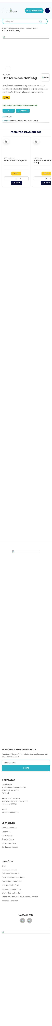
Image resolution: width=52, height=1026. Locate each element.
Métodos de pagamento (11, 889)
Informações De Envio (10, 885)
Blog (3, 866)
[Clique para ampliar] (8, 68)
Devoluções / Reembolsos (12, 881)
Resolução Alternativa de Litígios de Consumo (20, 897)
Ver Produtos (7, 835)
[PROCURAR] (41, 21)
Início (4, 28)
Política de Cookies (9, 870)
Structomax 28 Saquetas (15, 160)
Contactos (6, 832)
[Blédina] (45, 77)
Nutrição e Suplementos (16, 28)
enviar (26, 768)
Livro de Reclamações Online (13, 877)
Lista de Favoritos (9, 843)
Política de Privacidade (11, 873)
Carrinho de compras (10, 847)
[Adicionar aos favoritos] (6, 141)
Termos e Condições (10, 900)
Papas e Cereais (31, 28)
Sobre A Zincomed (9, 828)
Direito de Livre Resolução (12, 893)
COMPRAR (23, 111)
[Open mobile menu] (4, 10)
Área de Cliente (8, 839)
